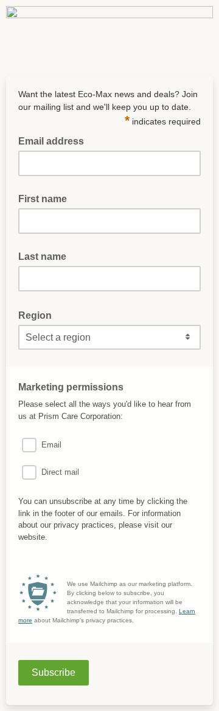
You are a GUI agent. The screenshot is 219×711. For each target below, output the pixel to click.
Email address (54, 140)
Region (38, 314)
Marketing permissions (74, 386)
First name (42, 199)
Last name (42, 256)
